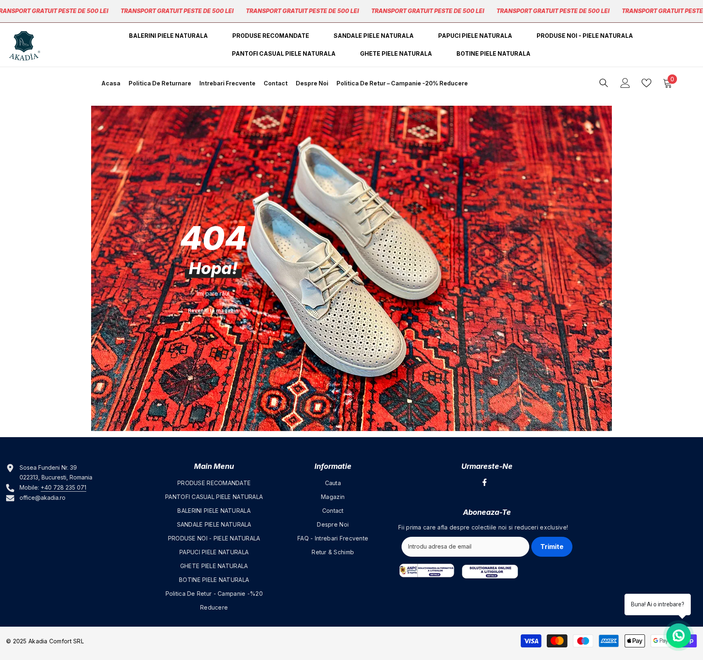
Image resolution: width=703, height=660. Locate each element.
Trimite (551, 546)
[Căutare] (603, 82)
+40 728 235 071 (63, 487)
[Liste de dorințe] (646, 83)
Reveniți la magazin (213, 310)
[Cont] (625, 83)
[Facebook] (484, 482)
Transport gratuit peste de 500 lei (177, 10)
